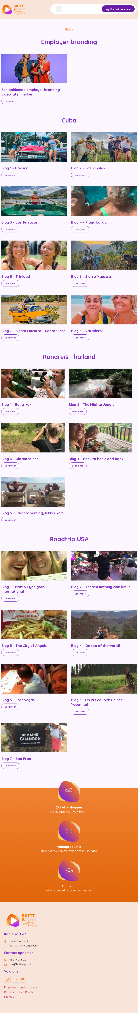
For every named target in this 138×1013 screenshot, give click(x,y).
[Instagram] (7, 979)
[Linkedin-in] (15, 979)
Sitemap (9, 996)
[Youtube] (23, 979)
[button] (59, 9)
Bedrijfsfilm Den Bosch (18, 992)
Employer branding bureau (21, 987)
